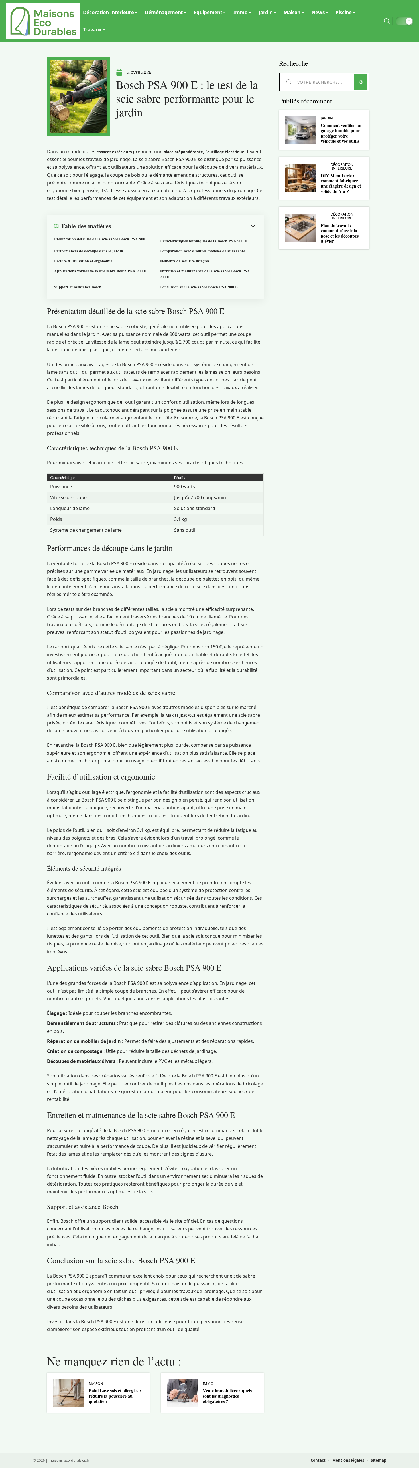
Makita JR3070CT (181, 715)
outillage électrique (225, 151)
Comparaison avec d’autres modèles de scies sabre (202, 251)
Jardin (327, 118)
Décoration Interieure (342, 166)
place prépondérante (183, 151)
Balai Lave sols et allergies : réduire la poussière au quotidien (115, 1395)
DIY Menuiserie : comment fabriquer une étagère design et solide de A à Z (341, 183)
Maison (96, 1383)
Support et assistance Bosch (77, 287)
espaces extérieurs (114, 151)
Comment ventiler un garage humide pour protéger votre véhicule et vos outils (341, 133)
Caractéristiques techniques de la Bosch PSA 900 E (203, 241)
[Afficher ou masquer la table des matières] (184, 226)
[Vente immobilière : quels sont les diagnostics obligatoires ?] (182, 1393)
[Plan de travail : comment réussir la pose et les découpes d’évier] (300, 228)
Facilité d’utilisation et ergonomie (83, 261)
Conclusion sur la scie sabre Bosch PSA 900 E (199, 287)
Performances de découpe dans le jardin (88, 251)
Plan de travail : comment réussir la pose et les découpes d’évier (340, 233)
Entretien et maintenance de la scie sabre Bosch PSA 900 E (205, 274)
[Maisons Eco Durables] (43, 21)
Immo (208, 1383)
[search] (387, 21)
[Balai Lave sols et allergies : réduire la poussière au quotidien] (68, 1393)
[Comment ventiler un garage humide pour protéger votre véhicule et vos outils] (300, 130)
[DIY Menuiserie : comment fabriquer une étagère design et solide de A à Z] (300, 178)
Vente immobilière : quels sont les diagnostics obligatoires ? (227, 1395)
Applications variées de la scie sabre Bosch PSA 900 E (100, 271)
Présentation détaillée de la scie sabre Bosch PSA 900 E (101, 239)
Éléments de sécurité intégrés (184, 261)
